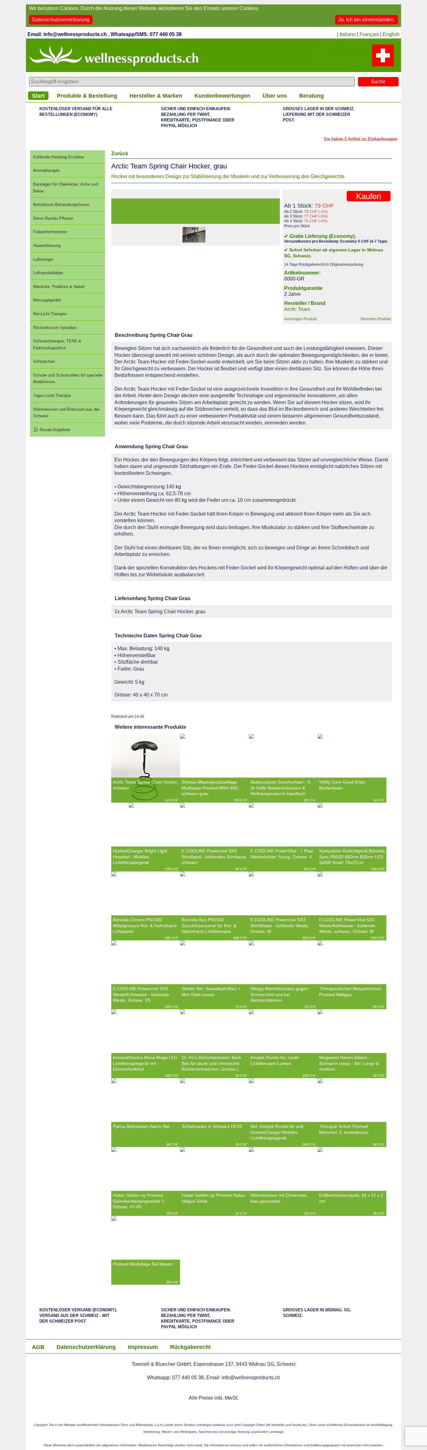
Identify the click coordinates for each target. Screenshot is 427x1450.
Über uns (275, 96)
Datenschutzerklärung (86, 1347)
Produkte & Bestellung (87, 96)
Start (38, 96)
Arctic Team (297, 309)
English (391, 34)
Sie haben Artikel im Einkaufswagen (360, 138)
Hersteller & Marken (155, 96)
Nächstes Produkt (376, 319)
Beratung (311, 96)
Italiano (347, 34)
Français (369, 34)
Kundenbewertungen (222, 96)
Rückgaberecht (190, 1347)
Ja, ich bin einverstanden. (366, 19)
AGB (38, 1347)
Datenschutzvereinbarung (60, 19)
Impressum (143, 1347)
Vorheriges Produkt (300, 319)
